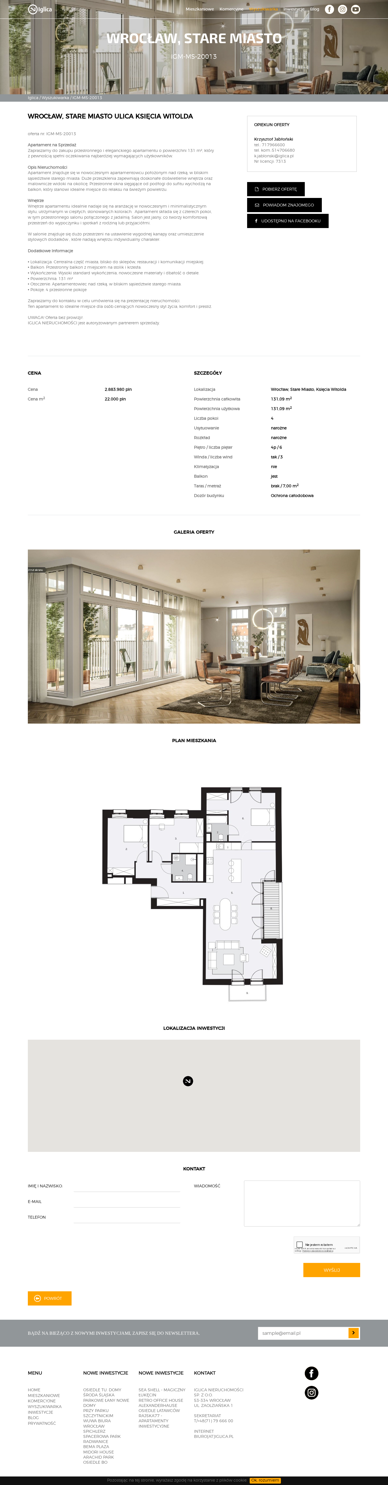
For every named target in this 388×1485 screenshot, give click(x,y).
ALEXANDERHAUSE (158, 1406)
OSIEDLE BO (95, 1463)
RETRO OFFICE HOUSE (161, 1401)
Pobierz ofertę (279, 189)
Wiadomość (207, 1186)
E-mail (34, 1202)
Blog (314, 9)
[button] (193, 1086)
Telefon (37, 1217)
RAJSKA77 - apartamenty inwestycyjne (154, 1421)
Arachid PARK (98, 1457)
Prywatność (42, 1424)
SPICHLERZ (94, 1432)
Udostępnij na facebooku (291, 221)
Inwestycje (293, 9)
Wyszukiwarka (263, 9)
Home (34, 1390)
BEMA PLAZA (96, 1447)
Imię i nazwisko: (45, 1186)
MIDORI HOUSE (98, 1452)
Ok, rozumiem (265, 1480)
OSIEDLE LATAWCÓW (159, 1411)
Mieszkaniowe (200, 9)
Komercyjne (231, 9)
